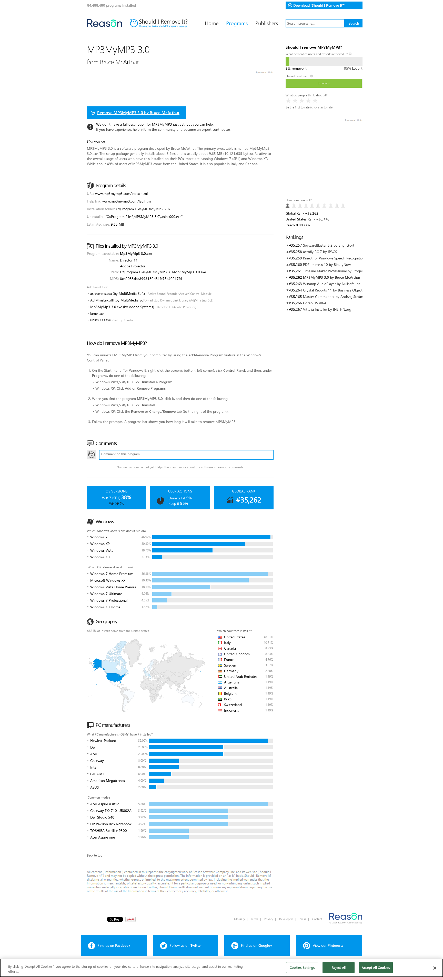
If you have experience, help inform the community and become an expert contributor (163, 129)
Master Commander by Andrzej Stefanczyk (336, 296)
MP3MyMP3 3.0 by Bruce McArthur (331, 277)
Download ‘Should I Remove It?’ (319, 5)
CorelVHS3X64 (314, 302)
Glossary (239, 919)
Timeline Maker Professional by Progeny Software (341, 270)
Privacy (268, 919)
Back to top (94, 855)
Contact (317, 919)
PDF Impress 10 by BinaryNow (327, 264)
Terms (254, 919)
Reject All (339, 967)
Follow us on (186, 945)
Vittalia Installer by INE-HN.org (327, 309)
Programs (237, 22)
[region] (221, 968)
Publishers (266, 22)
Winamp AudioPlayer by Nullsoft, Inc (331, 283)
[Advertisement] (324, 156)
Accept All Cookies (376, 967)
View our (328, 945)
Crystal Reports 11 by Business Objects (333, 290)
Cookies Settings (302, 967)
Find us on (114, 945)
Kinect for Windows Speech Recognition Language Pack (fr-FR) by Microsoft (362, 258)
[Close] (434, 968)
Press (302, 919)
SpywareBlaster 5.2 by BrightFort (328, 245)
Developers (286, 919)
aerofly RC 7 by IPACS (320, 251)
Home (211, 22)
